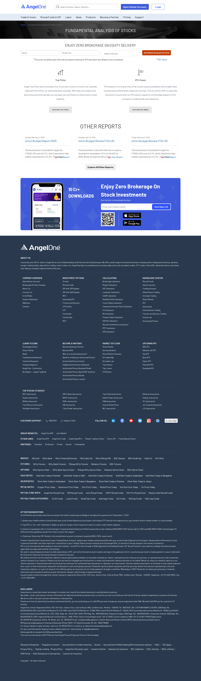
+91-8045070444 (66, 626)
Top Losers (107, 368)
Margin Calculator (110, 285)
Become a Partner (109, 17)
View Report (63, 157)
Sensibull (38, 444)
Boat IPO (146, 357)
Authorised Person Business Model (77, 368)
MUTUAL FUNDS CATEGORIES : (35, 498)
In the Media (27, 296)
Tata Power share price (72, 408)
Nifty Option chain (41, 469)
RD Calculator (108, 314)
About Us (26, 288)
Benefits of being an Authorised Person (79, 357)
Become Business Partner (73, 347)
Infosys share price (150, 398)
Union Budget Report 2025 (41, 141)
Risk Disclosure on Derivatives (46, 653)
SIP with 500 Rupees (71, 292)
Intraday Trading (149, 296)
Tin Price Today (148, 487)
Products (91, 17)
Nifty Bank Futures (57, 464)
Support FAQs (69, 420)
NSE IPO (146, 347)
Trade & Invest (28, 17)
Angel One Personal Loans (76, 649)
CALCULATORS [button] (109, 278)
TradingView (80, 444)
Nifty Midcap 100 (103, 458)
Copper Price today (46, 487)
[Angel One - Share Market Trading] (34, 7)
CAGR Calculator (109, 296)
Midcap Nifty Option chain (89, 469)
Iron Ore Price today (129, 487)
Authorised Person (150, 321)
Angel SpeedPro (75, 439)
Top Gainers (107, 365)
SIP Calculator (109, 288)
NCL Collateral (137, 649)
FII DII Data (107, 372)
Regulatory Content (50, 644)
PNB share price (109, 401)
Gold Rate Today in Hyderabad (129, 475)
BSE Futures (115, 464)
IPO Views (140, 80)
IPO (144, 303)
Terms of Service (87, 635)
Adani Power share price (113, 398)
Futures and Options (71, 303)
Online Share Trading (151, 292)
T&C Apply (166, 644)
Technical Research (30, 361)
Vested (68, 444)
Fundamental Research (32, 357)
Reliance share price (151, 394)
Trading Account (149, 288)
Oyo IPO (146, 354)
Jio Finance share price (152, 405)
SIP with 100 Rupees (71, 288)
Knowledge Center (30, 347)
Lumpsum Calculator (111, 292)
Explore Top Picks (60, 110)
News (78, 17)
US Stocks (67, 306)
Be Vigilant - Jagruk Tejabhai (34, 372)
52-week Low (108, 361)
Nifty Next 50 (86, 458)
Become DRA (68, 350)
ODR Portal (25, 653)
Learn (68, 17)
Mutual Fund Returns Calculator (116, 324)
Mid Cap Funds (135, 498)
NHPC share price (70, 398)
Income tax (147, 317)
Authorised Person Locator (74, 379)
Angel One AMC (47, 433)
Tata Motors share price (33, 405)
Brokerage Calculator (111, 281)
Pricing (127, 17)
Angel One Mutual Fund (54, 492)
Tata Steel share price (112, 394)
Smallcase (49, 444)
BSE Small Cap (134, 458)
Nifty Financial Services (66, 458)
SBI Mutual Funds (75, 492)
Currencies (67, 314)
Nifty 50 (35, 458)
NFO (64, 296)
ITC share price (149, 401)
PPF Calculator (109, 328)
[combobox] (104, 53)
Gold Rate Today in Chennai (100, 475)
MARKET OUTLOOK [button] (111, 343)
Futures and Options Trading (154, 314)
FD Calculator (108, 310)
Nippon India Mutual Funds (161, 492)
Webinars (26, 303)
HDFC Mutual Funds (114, 492)
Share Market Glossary (112, 354)
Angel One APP (43, 439)
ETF (64, 310)
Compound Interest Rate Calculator (117, 306)
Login (158, 6)
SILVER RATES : (28, 481)
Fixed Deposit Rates (127, 439)
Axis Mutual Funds (94, 492)
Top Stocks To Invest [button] (34, 390)
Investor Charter (98, 649)
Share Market (148, 299)
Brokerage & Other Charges (34, 285)
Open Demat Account (134, 6)
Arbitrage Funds (106, 498)
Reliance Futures (99, 464)
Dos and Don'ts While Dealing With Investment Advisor (127, 644)
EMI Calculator (108, 331)
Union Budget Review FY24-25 (96, 141)
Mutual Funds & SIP (50, 17)
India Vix (148, 458)
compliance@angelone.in (88, 620)
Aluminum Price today (68, 487)
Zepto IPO (147, 361)
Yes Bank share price (31, 408)
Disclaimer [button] (26, 589)
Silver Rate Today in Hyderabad (51, 481)
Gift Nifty (159, 458)
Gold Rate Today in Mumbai (48, 475)
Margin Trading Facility (94, 439)
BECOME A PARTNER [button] (72, 343)
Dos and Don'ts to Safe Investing (76, 644)
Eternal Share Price (111, 405)
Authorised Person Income (73, 361)
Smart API (111, 439)
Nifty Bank (47, 458)
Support (139, 17)
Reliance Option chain (114, 469)
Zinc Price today (89, 487)
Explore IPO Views (140, 110)
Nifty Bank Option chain (63, 469)
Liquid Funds (72, 498)
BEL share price (109, 408)
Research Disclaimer (30, 644)
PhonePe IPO (148, 365)
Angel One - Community (32, 368)
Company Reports (30, 365)
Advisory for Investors (118, 649)
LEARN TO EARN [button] (30, 343)
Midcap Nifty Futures (78, 464)
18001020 (53, 420)
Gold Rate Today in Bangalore (159, 475)
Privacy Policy (70, 635)
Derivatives (147, 306)
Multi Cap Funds (152, 498)
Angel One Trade (59, 439)
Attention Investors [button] (32, 512)
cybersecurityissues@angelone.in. (99, 626)
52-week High (108, 357)
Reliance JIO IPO (149, 350)
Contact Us (27, 292)
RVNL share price (70, 401)
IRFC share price (29, 394)
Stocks (66, 281)
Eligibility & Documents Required (76, 365)
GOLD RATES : (27, 475)
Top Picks (60, 80)
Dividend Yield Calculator (113, 299)
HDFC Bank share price (72, 394)
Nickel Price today (108, 487)
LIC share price (149, 408)
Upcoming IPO (68, 299)
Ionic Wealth (62, 433)
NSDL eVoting (167, 649)
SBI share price (69, 405)
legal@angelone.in (91, 629)
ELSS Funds (57, 498)
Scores (97, 644)
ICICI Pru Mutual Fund (135, 492)
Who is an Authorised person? (75, 354)
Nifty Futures (39, 464)
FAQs (157, 644)
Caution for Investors (72, 653)
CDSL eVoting (152, 649)
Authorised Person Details (73, 375)
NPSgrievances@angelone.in (32, 623)
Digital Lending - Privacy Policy (49, 649)
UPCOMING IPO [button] (149, 343)
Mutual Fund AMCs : (31, 492)
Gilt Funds (121, 498)
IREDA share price (30, 401)
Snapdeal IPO (148, 368)
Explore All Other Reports (100, 167)
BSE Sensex (119, 458)
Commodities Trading (151, 310)
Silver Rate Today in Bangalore (82, 481)
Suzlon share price (30, 398)
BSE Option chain (135, 469)
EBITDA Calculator (110, 321)
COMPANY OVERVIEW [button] (32, 278)
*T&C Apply (161, 59)
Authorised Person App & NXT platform (79, 372)
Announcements (109, 350)
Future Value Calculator (112, 303)
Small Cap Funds (88, 498)
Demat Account (149, 285)
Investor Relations (30, 299)
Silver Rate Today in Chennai (111, 481)
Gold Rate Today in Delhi (74, 475)
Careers (26, 306)
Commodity (67, 317)
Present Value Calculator (113, 317)
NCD (64, 321)
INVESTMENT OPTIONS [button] (73, 278)
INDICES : (25, 458)
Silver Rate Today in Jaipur (139, 481)
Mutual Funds (68, 285)
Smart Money (28, 350)
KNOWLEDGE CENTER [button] (153, 278)
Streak (59, 444)
